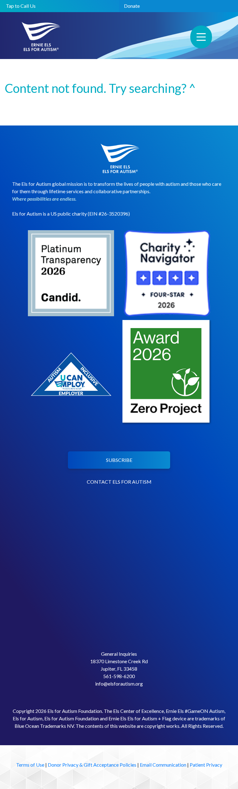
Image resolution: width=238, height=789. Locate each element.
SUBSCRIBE (119, 460)
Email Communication (163, 765)
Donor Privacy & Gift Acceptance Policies (92, 765)
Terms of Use (30, 765)
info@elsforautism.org (119, 683)
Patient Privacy (206, 765)
